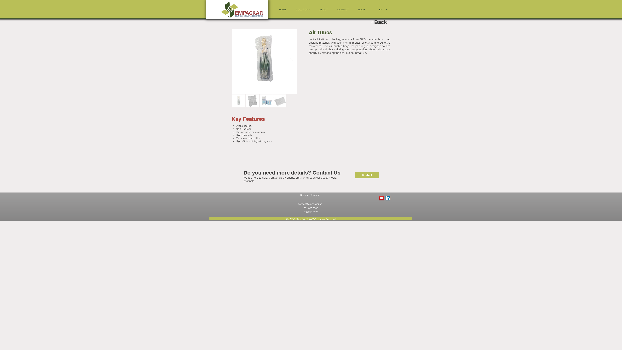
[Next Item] (292, 61)
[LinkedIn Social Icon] (388, 198)
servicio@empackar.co (310, 203)
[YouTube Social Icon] (381, 198)
